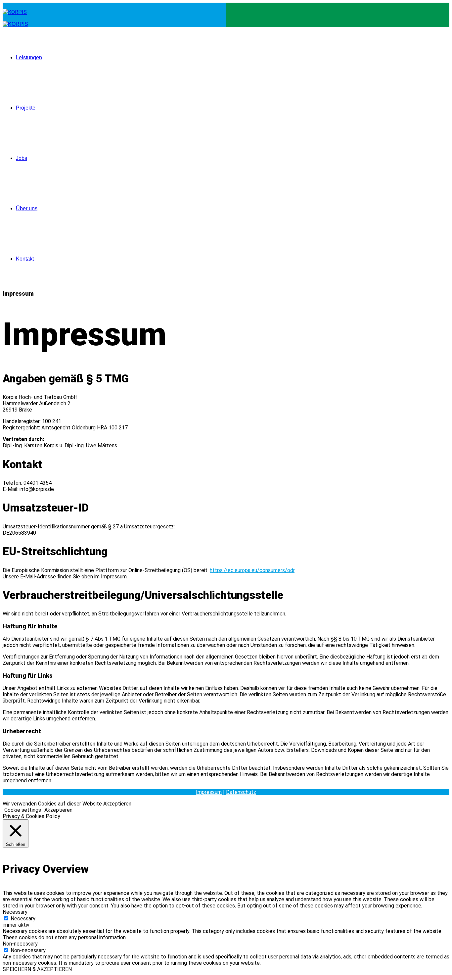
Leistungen (29, 57)
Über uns (26, 208)
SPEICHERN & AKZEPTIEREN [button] (37, 969)
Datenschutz (241, 792)
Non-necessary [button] (20, 944)
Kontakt (25, 259)
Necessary (23, 918)
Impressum (209, 792)
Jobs (21, 158)
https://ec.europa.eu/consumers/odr (252, 570)
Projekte (25, 108)
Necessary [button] (15, 912)
